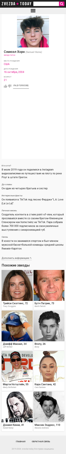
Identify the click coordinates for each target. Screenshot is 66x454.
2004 (21, 72)
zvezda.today (28, 449)
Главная (20, 441)
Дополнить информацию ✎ (17, 258)
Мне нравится (5, 86)
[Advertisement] (33, 126)
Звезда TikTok (9, 55)
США (6, 64)
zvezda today (17, 4)
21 (5, 80)
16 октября (10, 72)
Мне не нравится (9, 86)
